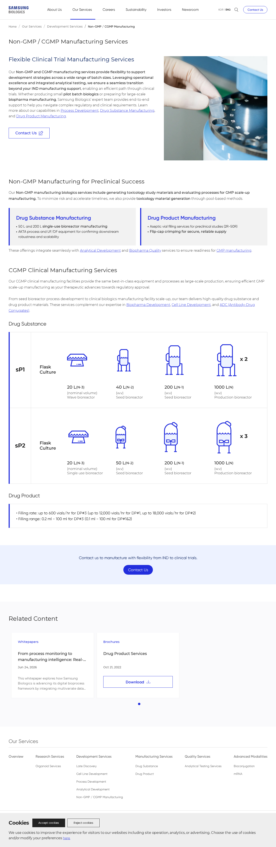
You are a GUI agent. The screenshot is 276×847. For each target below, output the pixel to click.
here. (66, 838)
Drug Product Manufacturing (41, 116)
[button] (139, 704)
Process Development (80, 111)
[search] (236, 9)
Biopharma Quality (145, 250)
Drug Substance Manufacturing (127, 111)
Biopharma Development (148, 305)
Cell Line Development (191, 305)
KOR (220, 9)
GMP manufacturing (233, 250)
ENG (228, 9)
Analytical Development (100, 250)
